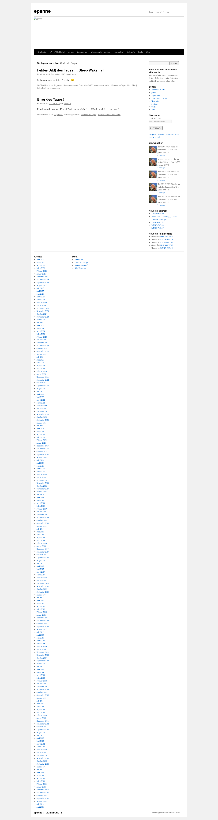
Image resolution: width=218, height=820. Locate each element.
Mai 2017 (40, 569)
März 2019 (41, 506)
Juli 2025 (40, 288)
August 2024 (41, 319)
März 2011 (41, 781)
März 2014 (41, 678)
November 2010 (43, 792)
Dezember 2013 (43, 686)
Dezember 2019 (43, 480)
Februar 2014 (42, 680)
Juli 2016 (40, 597)
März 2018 (41, 540)
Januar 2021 (41, 443)
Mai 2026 (40, 262)
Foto (129, 85)
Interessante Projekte (100, 51)
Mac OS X (88, 85)
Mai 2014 (40, 672)
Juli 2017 (40, 563)
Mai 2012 (40, 741)
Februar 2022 (42, 405)
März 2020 (41, 471)
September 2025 (43, 282)
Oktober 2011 (42, 761)
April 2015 (41, 640)
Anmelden (79, 259)
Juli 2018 (40, 529)
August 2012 (41, 732)
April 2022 (41, 400)
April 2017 (41, 571)
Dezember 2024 (43, 308)
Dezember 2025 (43, 276)
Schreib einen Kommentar (48, 88)
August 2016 (41, 594)
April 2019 (41, 503)
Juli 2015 (40, 632)
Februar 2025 (42, 302)
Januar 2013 (41, 718)
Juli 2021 (40, 425)
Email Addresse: (155, 118)
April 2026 (41, 265)
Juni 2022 (40, 394)
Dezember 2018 (43, 514)
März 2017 (41, 574)
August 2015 (41, 629)
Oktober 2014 (42, 657)
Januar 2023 (41, 374)
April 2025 (41, 296)
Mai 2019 (40, 500)
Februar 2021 (42, 440)
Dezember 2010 (43, 789)
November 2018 (43, 517)
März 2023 (41, 368)
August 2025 (41, 285)
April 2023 (41, 365)
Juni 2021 (40, 428)
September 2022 (43, 385)
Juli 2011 (40, 769)
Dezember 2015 (43, 617)
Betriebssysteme (71, 85)
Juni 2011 (40, 772)
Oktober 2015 (42, 623)
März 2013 (41, 712)
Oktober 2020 (42, 451)
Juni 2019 (40, 497)
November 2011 (43, 758)
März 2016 (41, 609)
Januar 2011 (41, 786)
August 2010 (41, 801)
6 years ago (161, 155)
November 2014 (43, 655)
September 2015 (43, 626)
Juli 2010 (40, 804)
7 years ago (161, 192)
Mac (134, 85)
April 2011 (41, 778)
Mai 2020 (40, 465)
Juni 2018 (40, 531)
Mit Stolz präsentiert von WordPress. (166, 812)
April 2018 (41, 537)
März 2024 (41, 334)
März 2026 (41, 268)
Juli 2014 (40, 666)
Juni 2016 (40, 600)
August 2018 (41, 526)
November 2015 (43, 620)
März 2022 (41, 402)
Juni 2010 (40, 807)
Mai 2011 (40, 775)
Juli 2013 (40, 700)
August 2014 (41, 663)
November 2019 (43, 483)
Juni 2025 (40, 291)
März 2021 (41, 437)
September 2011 (43, 764)
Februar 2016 (42, 612)
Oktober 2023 (42, 348)
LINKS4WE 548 (166, 242)
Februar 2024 (42, 336)
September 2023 (43, 351)
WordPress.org (80, 268)
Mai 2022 (40, 397)
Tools (140, 51)
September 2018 (43, 523)
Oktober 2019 (42, 486)
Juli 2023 (40, 357)
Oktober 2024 (42, 314)
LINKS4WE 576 (166, 236)
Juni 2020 (40, 463)
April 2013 (41, 709)
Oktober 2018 (42, 520)
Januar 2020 (41, 477)
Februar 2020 (42, 474)
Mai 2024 (40, 328)
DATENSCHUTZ (57, 51)
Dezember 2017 (43, 549)
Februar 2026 (42, 271)
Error (81, 85)
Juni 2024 (40, 325)
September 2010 (43, 798)
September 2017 (43, 557)
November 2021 (43, 414)
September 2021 (43, 420)
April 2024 (41, 331)
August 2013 (41, 698)
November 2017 (43, 551)
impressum (82, 51)
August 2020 (41, 457)
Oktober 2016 (42, 589)
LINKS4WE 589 (157, 222)
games (71, 51)
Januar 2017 (41, 580)
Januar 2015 (41, 649)
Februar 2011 (42, 784)
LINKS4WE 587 (157, 228)
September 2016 (43, 592)
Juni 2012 (40, 738)
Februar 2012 (42, 749)
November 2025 (43, 279)
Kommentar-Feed (81, 265)
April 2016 (41, 606)
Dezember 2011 (43, 755)
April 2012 (41, 743)
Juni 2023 (40, 359)
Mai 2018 (40, 534)
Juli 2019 (40, 494)
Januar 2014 (41, 683)
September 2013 (43, 695)
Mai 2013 (40, 706)
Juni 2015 (40, 635)
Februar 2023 (42, 371)
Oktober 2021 (42, 417)
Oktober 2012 (42, 726)
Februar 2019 (42, 508)
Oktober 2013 (42, 692)
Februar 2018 (42, 543)
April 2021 (41, 434)
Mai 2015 (40, 637)
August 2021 (41, 422)
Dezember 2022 (43, 377)
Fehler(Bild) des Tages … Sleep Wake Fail (70, 70)
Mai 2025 (40, 293)
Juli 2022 (40, 391)
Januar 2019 (41, 511)
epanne (42, 10)
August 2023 (41, 354)
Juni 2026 (40, 259)
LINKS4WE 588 (157, 225)
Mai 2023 (40, 362)
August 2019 (41, 491)
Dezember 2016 (43, 583)
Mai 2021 (40, 431)
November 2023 (43, 345)
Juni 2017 (40, 566)
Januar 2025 (41, 305)
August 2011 (41, 766)
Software (131, 51)
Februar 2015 (42, 646)
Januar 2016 (41, 614)
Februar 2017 (42, 577)
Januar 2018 (41, 546)
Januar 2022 (41, 408)
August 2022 (41, 388)
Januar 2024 (41, 339)
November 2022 (43, 379)
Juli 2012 (40, 735)
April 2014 (41, 675)
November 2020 (43, 448)
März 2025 (41, 299)
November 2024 (43, 311)
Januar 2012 (41, 752)
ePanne (72, 74)
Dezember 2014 (43, 652)
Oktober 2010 (42, 795)
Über (148, 51)
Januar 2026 (41, 273)
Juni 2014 (40, 669)
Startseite (42, 51)
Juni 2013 (40, 703)
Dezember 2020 (43, 445)
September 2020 (43, 454)
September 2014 (43, 660)
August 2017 (41, 560)
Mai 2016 (40, 603)
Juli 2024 (40, 322)
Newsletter (118, 51)
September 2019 (43, 488)
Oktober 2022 (42, 382)
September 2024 (43, 316)
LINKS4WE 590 (157, 213)
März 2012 (41, 746)
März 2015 (41, 643)
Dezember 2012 (43, 721)
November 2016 (43, 586)
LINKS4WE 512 (166, 245)
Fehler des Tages (118, 85)
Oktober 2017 (42, 554)
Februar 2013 (42, 715)
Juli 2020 (40, 460)
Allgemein (58, 85)
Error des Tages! (50, 99)
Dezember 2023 (43, 342)
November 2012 (43, 723)
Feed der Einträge (81, 262)
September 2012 (43, 729)
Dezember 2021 (43, 411)
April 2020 (41, 468)
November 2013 (43, 689)
